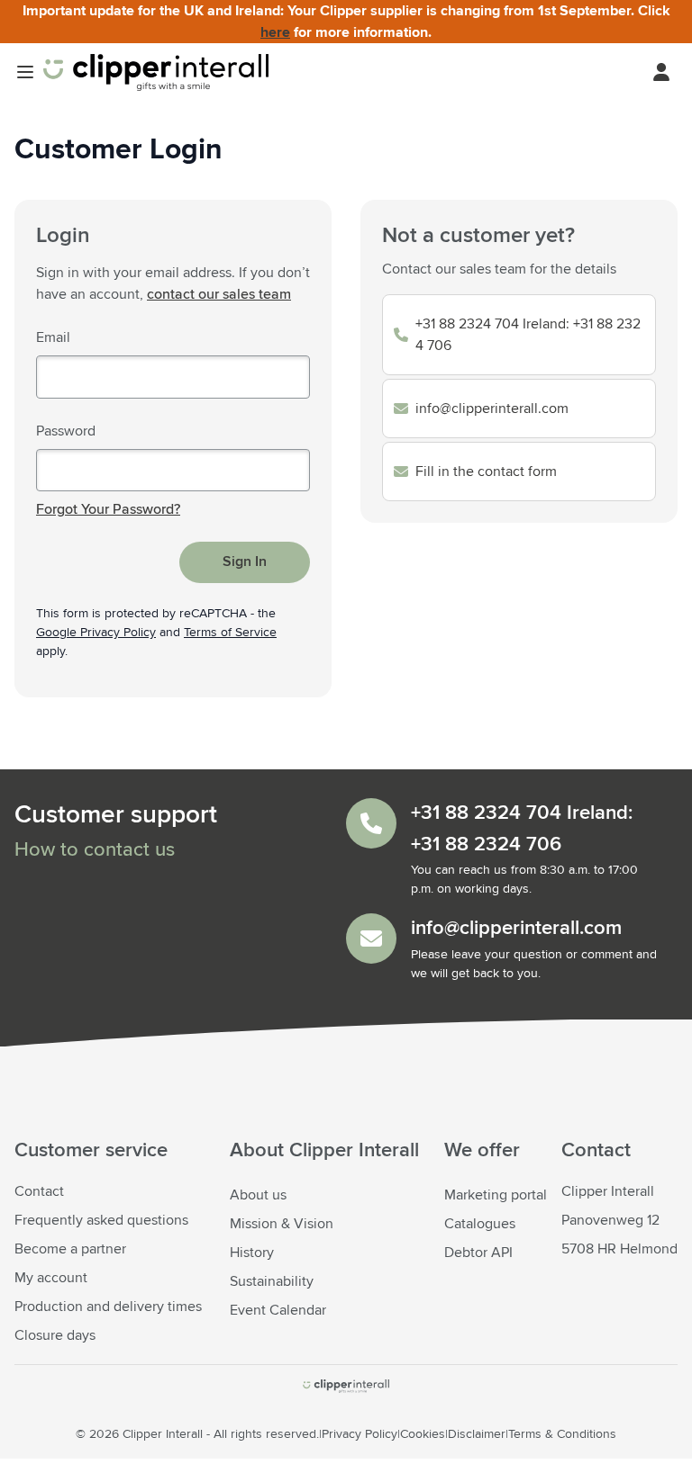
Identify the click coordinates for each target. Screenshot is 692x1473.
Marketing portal (495, 1195)
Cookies (422, 1434)
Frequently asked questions (101, 1220)
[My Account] (661, 72)
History (252, 1252)
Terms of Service (230, 632)
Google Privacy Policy (96, 632)
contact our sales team (219, 294)
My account (50, 1278)
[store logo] (346, 1386)
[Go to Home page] (156, 72)
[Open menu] (25, 72)
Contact (39, 1191)
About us (258, 1195)
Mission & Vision (281, 1224)
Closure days (55, 1335)
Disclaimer (476, 1434)
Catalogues (479, 1224)
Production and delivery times (108, 1306)
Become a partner (70, 1249)
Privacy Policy (359, 1434)
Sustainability (272, 1281)
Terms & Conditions (562, 1434)
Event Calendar (278, 1310)
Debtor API (478, 1252)
